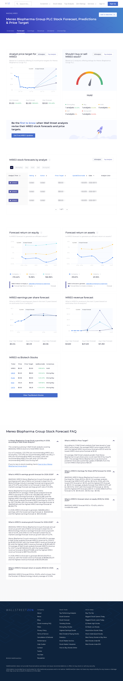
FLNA (13, 378)
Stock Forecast (64, 620)
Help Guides (41, 644)
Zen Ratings (80, 4)
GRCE (13, 373)
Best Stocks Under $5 (92, 641)
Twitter (39, 651)
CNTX (13, 387)
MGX (12, 383)
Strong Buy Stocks (65, 627)
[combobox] (23, 4)
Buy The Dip (89, 613)
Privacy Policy (42, 630)
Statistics (62, 637)
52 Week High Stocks (92, 623)
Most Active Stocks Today (94, 630)
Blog (38, 620)
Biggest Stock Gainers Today (95, 616)
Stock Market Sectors (66, 641)
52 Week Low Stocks (92, 627)
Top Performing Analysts (67, 613)
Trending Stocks (64, 623)
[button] (33, 441)
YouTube (40, 655)
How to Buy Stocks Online (68, 648)
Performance (41, 641)
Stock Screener (64, 616)
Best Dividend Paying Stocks (69, 634)
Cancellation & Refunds (45, 637)
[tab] (10, 31)
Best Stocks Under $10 (93, 644)
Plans (39, 627)
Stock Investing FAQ (44, 623)
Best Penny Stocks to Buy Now (96, 637)
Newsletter (41, 658)
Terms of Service (42, 634)
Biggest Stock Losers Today (94, 620)
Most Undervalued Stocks (94, 634)
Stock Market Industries (67, 644)
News (39, 616)
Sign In (102, 4)
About (39, 613)
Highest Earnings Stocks (67, 630)
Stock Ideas (57, 4)
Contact (40, 648)
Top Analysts (69, 4)
